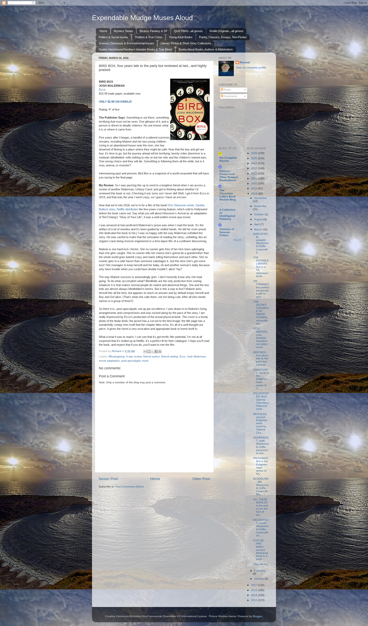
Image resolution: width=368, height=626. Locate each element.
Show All (237, 240)
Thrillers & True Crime (148, 37)
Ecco (102, 89)
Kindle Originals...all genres (226, 31)
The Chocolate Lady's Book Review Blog (227, 195)
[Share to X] (152, 351)
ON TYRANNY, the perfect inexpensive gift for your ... (261, 289)
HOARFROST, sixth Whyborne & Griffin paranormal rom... (261, 445)
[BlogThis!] (149, 351)
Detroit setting (169, 356)
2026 (254, 153)
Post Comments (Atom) (129, 486)
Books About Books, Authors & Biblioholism (206, 49)
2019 (254, 188)
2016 (254, 590)
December (260, 198)
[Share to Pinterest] (160, 351)
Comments (230, 96)
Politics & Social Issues (113, 37)
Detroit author (151, 356)
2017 (254, 585)
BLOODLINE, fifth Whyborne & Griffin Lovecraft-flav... (261, 486)
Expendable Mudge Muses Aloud (142, 18)
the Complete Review (228, 159)
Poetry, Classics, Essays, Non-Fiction (222, 37)
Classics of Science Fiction (226, 232)
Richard (245, 62)
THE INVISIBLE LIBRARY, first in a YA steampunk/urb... (261, 267)
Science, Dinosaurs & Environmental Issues (126, 43)
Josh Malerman (196, 356)
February (259, 570)
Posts (227, 89)
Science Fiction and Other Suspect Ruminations (228, 176)
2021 (254, 178)
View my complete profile (251, 67)
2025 (254, 158)
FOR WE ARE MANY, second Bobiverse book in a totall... (260, 550)
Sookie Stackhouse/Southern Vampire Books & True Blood (135, 49)
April (257, 224)
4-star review (134, 356)
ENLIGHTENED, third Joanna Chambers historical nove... (261, 401)
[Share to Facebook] (156, 351)
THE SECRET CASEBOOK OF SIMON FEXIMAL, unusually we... (261, 312)
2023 (254, 168)
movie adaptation (109, 360)
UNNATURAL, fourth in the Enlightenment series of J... (261, 379)
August (258, 219)
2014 (254, 595)
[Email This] (145, 351)
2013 (254, 600)
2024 (254, 163)
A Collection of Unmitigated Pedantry (227, 214)
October (259, 214)
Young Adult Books (180, 37)
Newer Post (108, 479)
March (258, 229)
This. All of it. (261, 564)
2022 (254, 173)
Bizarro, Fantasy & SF (153, 31)
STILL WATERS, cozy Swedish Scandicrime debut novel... (260, 338)
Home (103, 31)
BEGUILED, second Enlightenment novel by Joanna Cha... (260, 423)
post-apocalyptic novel (134, 360)
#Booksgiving (116, 356)
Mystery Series (123, 31)
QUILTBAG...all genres (188, 31)
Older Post (201, 479)
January (259, 578)
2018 (254, 193)
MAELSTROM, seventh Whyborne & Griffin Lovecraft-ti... (261, 243)
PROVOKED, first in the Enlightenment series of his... (261, 466)
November (260, 206)
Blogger (257, 616)
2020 (254, 183)
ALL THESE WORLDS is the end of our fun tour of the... (260, 507)
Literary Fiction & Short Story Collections (186, 43)
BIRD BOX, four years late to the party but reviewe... (260, 358)
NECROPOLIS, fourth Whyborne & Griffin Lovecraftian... (261, 528)
